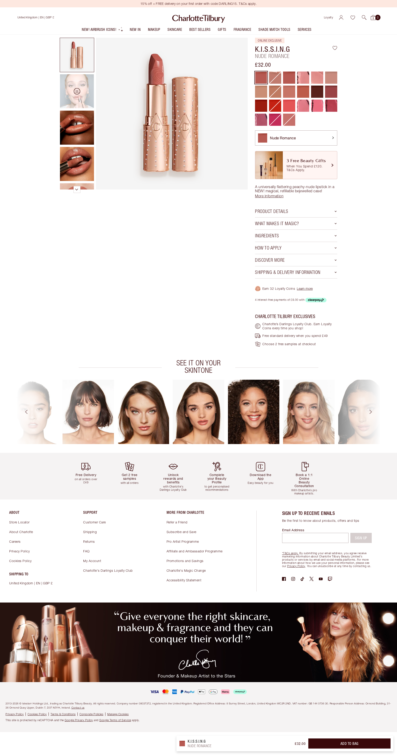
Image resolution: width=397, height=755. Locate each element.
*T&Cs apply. (290, 553)
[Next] (374, 412)
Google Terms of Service (115, 720)
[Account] (341, 17)
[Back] (22, 412)
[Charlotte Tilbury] (198, 17)
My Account (92, 561)
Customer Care (94, 522)
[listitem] (102, 30)
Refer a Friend (177, 522)
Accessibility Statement (184, 580)
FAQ (86, 551)
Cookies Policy (20, 561)
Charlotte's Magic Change (186, 570)
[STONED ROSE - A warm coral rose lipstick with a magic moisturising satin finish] (303, 92)
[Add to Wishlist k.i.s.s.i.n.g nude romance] (335, 48)
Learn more (305, 288)
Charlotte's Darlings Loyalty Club (108, 570)
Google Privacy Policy (79, 720)
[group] (33, 412)
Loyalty (328, 17)
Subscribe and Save (181, 532)
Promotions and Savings (185, 561)
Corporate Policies (91, 714)
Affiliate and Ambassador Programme (195, 551)
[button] (364, 17)
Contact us (78, 707)
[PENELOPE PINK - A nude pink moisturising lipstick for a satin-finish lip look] (331, 78)
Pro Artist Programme (183, 541)
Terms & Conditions (63, 714)
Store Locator (19, 522)
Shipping (90, 532)
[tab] (77, 55)
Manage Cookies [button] (118, 714)
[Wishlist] (352, 17)
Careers (15, 541)
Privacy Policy (19, 551)
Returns (89, 541)
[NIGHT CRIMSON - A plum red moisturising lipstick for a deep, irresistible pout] (317, 92)
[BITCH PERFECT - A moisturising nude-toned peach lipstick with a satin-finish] (289, 92)
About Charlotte (21, 532)
